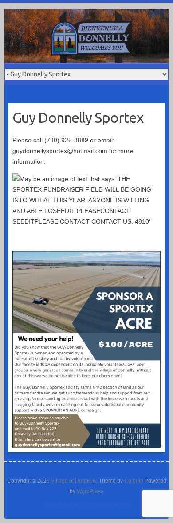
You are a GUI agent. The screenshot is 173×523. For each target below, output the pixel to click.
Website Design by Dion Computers (86, 504)
